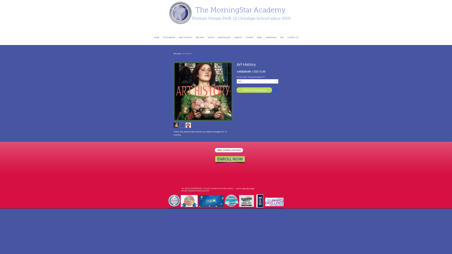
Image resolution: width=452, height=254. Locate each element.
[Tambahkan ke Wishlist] (275, 90)
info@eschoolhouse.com (198, 191)
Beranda (177, 53)
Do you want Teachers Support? (251, 77)
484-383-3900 (248, 188)
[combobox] (257, 81)
